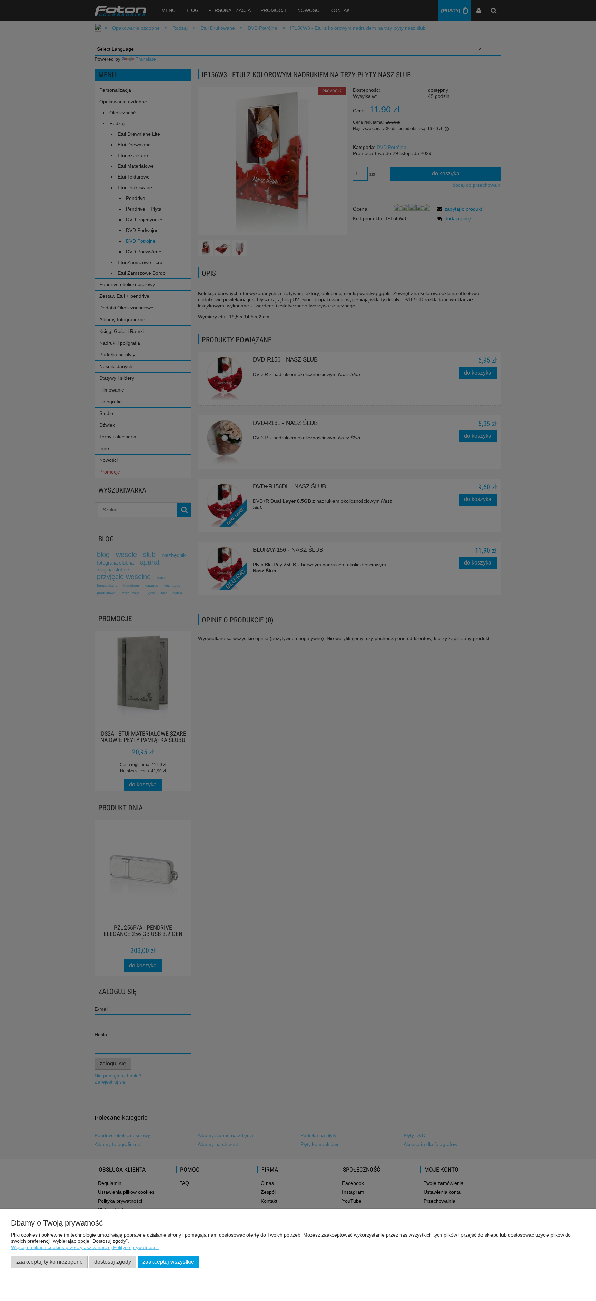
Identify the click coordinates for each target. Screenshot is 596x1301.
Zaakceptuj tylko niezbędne (49, 1262)
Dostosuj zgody (112, 1262)
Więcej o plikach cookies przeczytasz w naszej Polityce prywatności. (85, 1247)
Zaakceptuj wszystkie (168, 1262)
